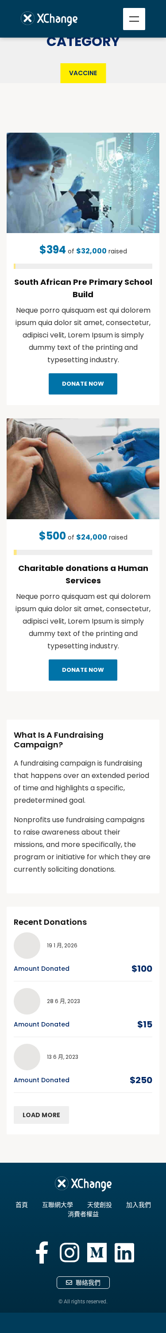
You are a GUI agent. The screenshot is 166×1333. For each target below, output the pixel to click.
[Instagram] (69, 1252)
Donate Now (83, 383)
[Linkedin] (124, 1252)
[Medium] (97, 1252)
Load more (41, 1115)
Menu (134, 19)
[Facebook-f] (42, 1252)
